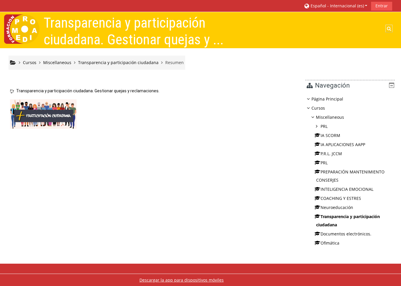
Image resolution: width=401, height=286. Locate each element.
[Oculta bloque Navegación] (391, 85)
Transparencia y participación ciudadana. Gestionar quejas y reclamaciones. (87, 90)
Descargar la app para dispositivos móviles (181, 280)
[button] (335, 5)
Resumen (174, 62)
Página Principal (327, 99)
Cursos (318, 108)
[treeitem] (350, 171)
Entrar (381, 6)
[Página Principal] (21, 28)
